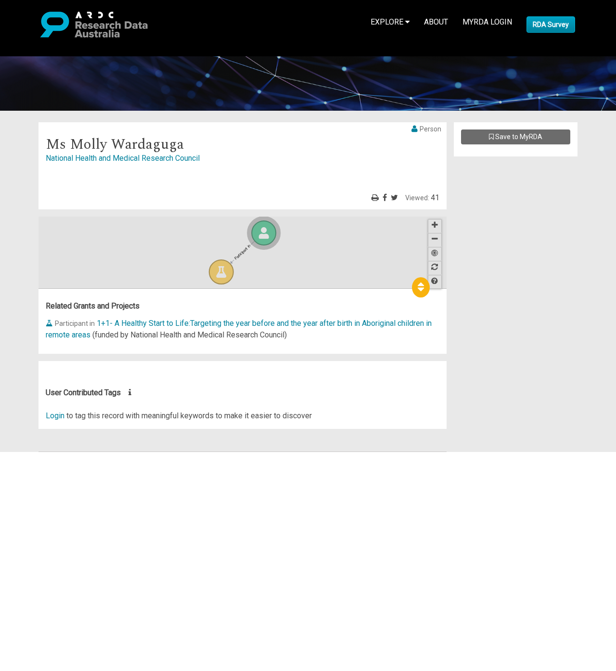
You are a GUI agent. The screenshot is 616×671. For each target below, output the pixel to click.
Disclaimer (48, 492)
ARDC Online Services (67, 515)
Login (55, 415)
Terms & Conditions (63, 544)
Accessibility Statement (70, 567)
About (436, 21)
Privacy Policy (54, 555)
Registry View (53, 526)
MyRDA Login (487, 21)
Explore (388, 21)
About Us (45, 457)
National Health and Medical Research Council (123, 158)
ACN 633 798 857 (30, 584)
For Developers (56, 503)
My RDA (43, 469)
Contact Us (48, 480)
